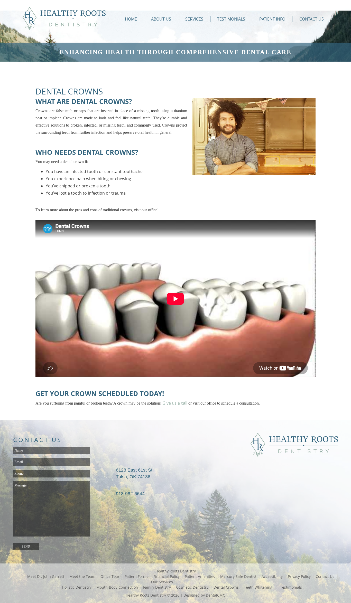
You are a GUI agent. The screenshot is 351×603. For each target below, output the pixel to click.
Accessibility (272, 576)
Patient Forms (136, 576)
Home (131, 19)
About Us (161, 19)
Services (194, 19)
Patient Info (272, 19)
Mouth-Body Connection (117, 587)
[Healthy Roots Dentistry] (64, 18)
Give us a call (174, 403)
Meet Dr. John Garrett (45, 576)
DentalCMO (216, 595)
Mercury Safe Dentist (238, 576)
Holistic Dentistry (76, 587)
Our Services (162, 581)
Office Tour (109, 576)
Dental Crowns (226, 587)
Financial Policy (166, 576)
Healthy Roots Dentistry (175, 571)
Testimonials (231, 19)
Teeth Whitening (258, 587)
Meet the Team (82, 576)
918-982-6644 (130, 493)
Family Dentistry (157, 587)
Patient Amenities (200, 576)
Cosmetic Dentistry (192, 587)
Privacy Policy (299, 576)
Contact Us (311, 19)
